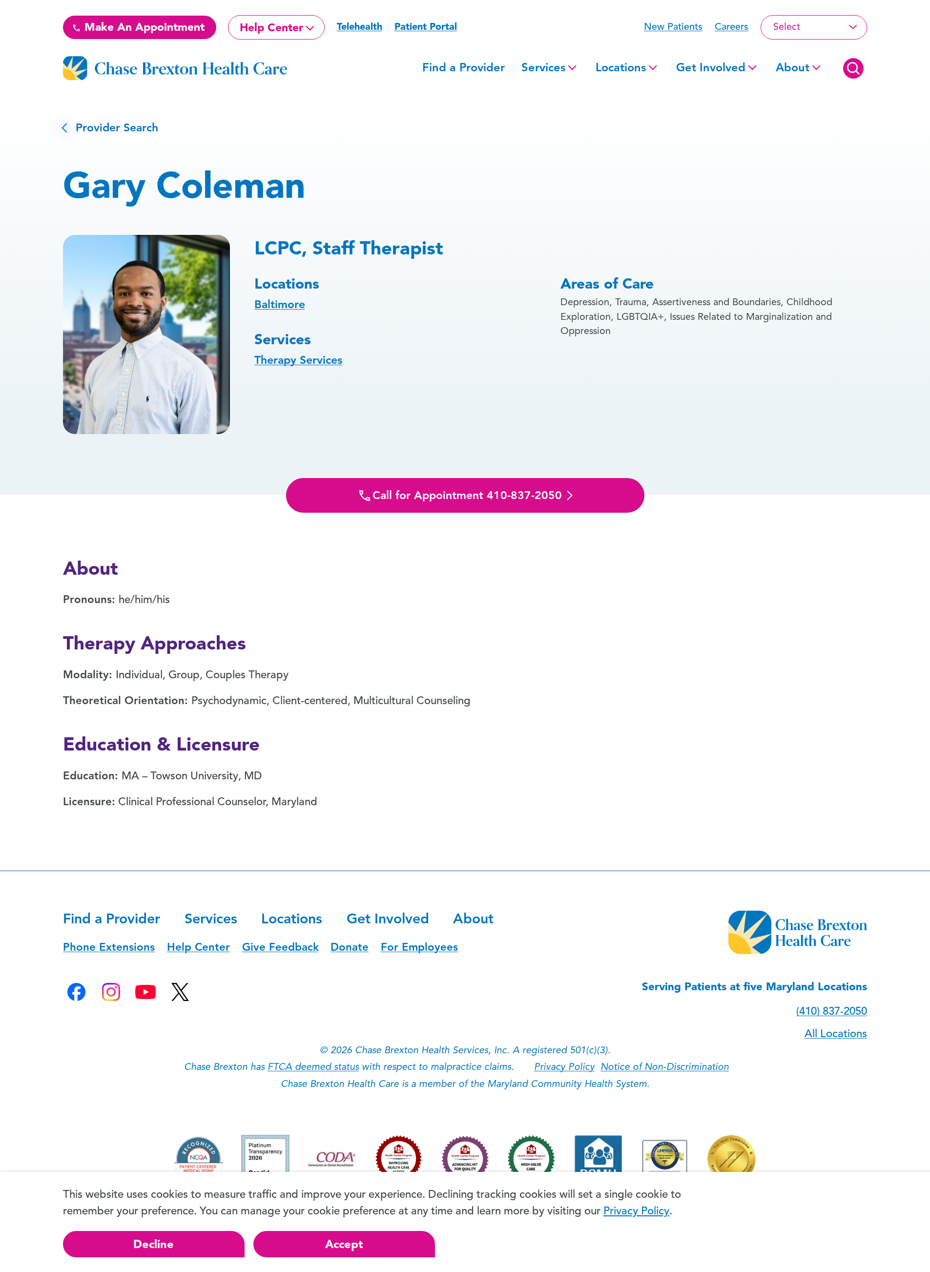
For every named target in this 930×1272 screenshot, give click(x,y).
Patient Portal (425, 27)
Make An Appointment (143, 27)
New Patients (673, 27)
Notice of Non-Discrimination (664, 1067)
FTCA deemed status (313, 1067)
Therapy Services (298, 360)
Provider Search (110, 128)
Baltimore (279, 304)
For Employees (419, 947)
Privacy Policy (564, 1067)
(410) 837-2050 (831, 1011)
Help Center (271, 28)
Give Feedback (280, 947)
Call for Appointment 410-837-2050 (467, 495)
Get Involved (710, 67)
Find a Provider (463, 67)
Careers (731, 27)
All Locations (836, 1033)
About (792, 67)
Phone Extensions (109, 947)
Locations (621, 67)
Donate (350, 947)
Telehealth (359, 27)
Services (543, 67)
